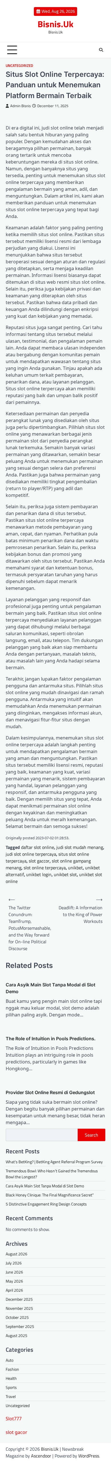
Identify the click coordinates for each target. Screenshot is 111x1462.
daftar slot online (37, 847)
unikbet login (39, 874)
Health (11, 1378)
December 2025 (19, 1299)
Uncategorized (19, 65)
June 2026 (14, 1272)
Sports (11, 1387)
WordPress (88, 1455)
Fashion (12, 1369)
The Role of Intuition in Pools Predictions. (51, 1038)
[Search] (101, 50)
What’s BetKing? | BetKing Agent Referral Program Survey (54, 1162)
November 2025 (19, 1308)
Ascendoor (41, 1455)
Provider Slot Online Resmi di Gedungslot (50, 1092)
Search (91, 1135)
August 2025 (16, 1335)
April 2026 (14, 1290)
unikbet (75, 867)
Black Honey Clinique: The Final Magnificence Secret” (50, 1195)
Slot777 (14, 1419)
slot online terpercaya (45, 867)
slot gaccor (39, 860)
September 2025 (20, 1326)
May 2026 (14, 1281)
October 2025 (17, 1317)
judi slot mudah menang (79, 847)
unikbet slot (65, 874)
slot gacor (16, 1432)
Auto (9, 1360)
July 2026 (14, 1263)
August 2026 (16, 1254)
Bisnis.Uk (55, 24)
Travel (11, 1396)
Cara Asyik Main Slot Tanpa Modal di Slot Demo (50, 988)
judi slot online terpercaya (31, 854)
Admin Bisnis (20, 106)
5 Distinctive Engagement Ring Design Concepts (46, 1204)
